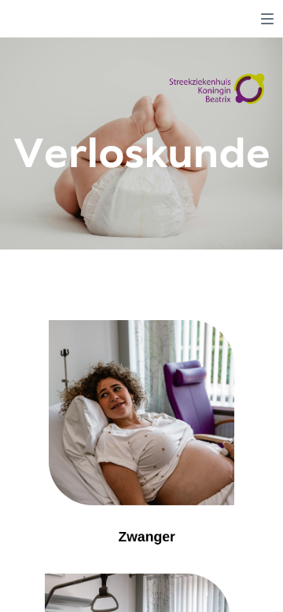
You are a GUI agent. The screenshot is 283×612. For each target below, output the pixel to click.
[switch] (267, 18)
